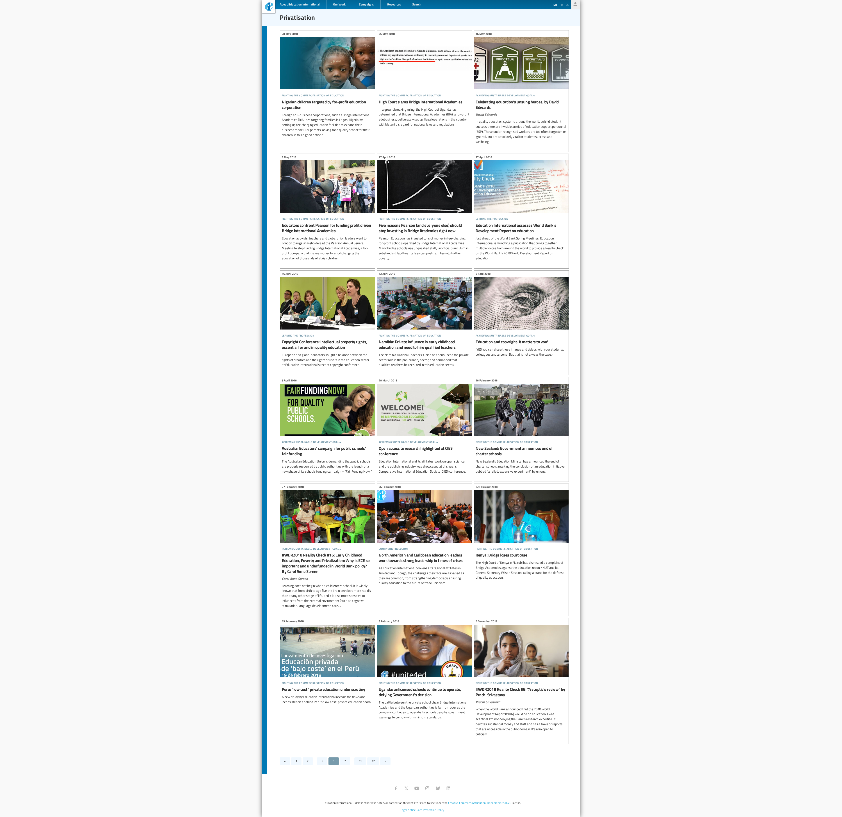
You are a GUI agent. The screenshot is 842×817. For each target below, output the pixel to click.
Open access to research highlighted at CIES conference (424, 426)
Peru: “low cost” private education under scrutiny (327, 662)
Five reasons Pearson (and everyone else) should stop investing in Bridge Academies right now (424, 208)
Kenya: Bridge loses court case (521, 533)
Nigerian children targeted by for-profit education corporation (327, 84)
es (567, 4)
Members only (575, 4)
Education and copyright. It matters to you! (521, 315)
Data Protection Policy (430, 810)
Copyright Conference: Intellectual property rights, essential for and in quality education (327, 320)
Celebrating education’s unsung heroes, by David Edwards (521, 88)
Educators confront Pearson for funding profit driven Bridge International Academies (327, 208)
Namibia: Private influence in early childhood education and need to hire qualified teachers (424, 320)
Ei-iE (268, 7)
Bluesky (438, 788)
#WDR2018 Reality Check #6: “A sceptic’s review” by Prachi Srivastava (521, 678)
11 (360, 761)
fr (561, 4)
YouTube (416, 788)
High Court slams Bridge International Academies (424, 79)
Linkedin (448, 788)
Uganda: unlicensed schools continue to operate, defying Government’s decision (424, 670)
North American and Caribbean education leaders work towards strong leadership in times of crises (424, 536)
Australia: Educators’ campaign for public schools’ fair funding (327, 426)
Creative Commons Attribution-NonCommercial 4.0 (479, 803)
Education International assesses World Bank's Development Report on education (521, 208)
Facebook (395, 788)
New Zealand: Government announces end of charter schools (521, 426)
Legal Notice (408, 810)
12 (373, 761)
